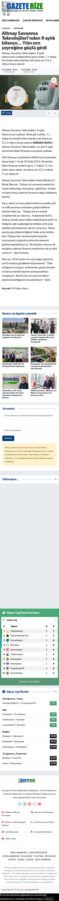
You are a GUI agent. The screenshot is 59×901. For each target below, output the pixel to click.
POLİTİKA (38, 856)
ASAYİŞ (29, 860)
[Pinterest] (29, 804)
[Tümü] (55, 479)
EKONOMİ (18, 28)
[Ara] (4, 15)
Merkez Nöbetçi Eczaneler (11, 813)
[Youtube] (39, 804)
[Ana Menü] (8, 15)
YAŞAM (21, 860)
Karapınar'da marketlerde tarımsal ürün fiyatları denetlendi (43, 366)
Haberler (6, 28)
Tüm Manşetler (11, 832)
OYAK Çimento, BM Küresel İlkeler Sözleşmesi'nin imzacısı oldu (43, 393)
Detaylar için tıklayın (29, 681)
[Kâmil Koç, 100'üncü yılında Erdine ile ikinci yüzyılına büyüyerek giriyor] (15, 381)
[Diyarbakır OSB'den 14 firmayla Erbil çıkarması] (15, 354)
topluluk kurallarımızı (27, 448)
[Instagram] (34, 804)
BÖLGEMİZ (26, 856)
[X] (24, 804)
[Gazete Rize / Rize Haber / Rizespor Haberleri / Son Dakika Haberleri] (29, 7)
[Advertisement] (29, 515)
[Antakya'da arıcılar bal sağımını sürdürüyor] (15, 325)
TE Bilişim (18, 890)
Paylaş (8, 113)
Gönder (8, 438)
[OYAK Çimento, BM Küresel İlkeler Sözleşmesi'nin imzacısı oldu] (44, 381)
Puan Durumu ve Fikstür (44, 822)
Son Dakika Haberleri (43, 832)
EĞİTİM (12, 860)
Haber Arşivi (10, 839)
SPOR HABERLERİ (10, 856)
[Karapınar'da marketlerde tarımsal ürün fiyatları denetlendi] (44, 354)
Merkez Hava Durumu (44, 812)
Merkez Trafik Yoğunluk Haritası (14, 823)
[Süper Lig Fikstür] (55, 692)
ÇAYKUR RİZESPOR (33, 20)
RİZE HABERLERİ (10, 20)
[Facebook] (19, 804)
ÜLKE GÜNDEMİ (43, 860)
